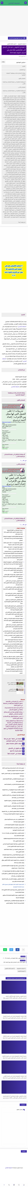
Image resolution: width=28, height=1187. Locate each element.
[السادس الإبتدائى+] (13, 1177)
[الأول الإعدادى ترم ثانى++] (20, 1173)
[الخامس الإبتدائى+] (20, 1177)
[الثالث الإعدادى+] (10, 1173)
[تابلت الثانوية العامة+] (20, 1181)
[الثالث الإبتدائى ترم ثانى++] (5, 1175)
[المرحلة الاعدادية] (3, 1170)
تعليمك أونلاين (14, 3)
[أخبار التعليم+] (3, 1179)
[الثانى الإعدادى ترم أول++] (15, 1173)
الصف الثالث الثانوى (11, 44)
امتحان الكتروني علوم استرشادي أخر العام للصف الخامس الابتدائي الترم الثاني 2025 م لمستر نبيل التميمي (14, 1097)
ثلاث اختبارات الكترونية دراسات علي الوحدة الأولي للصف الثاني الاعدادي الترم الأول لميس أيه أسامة (14, 1077)
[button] (17, 949)
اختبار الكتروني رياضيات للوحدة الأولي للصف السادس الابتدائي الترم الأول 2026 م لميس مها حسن (14, 997)
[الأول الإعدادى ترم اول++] (23, 1173)
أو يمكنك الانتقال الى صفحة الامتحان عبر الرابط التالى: (14, 83)
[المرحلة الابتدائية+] (25, 1179)
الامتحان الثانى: (21, 87)
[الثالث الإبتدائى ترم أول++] (8, 1175)
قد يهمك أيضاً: (21, 222)
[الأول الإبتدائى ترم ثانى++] (20, 1175)
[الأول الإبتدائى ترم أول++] (23, 1175)
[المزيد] (5, 1179)
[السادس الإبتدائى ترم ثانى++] (8, 1177)
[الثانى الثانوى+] (15, 1170)
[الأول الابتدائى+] (25, 1175)
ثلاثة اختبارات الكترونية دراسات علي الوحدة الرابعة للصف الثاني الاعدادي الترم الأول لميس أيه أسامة (14, 1017)
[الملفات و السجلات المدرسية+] (13, 1181)
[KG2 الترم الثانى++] (8, 1179)
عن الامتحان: (22, 70)
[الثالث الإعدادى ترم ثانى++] (5, 1173)
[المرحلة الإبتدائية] (3, 1173)
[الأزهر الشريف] (5, 1177)
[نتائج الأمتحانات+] (8, 1181)
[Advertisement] (14, 21)
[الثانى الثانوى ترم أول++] (13, 1170)
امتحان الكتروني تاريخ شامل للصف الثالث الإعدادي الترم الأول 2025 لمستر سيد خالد (11, 690)
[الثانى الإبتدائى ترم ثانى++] (13, 1175)
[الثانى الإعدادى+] (18, 1173)
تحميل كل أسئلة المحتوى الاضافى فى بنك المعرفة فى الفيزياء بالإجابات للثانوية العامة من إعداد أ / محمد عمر (13, 814)
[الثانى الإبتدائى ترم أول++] (15, 1175)
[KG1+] (20, 1179)
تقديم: (23, 66)
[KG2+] (13, 1179)
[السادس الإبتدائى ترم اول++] (10, 1177)
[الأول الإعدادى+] (25, 1173)
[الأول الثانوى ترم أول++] (20, 1170)
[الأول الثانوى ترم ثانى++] (18, 1170)
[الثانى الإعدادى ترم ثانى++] (13, 1173)
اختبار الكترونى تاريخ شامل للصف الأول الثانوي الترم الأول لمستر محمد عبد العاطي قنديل (11, 683)
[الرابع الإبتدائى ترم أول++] (25, 1177)
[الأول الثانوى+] (23, 1170)
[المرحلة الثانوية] (25, 1170)
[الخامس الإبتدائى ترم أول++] (18, 1177)
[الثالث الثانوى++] (5, 1170)
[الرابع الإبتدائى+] (3, 1175)
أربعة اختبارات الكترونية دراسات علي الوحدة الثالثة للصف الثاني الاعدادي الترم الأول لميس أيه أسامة (14, 1037)
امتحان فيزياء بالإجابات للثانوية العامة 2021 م (14, 825)
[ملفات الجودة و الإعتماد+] (18, 1181)
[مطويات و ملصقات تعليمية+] (15, 1181)
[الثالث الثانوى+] (8, 1170)
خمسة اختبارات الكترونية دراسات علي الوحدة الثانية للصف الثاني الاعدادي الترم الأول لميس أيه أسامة (14, 1057)
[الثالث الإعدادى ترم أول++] (8, 1173)
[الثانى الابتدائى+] (18, 1175)
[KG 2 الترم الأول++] (10, 1179)
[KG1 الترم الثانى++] (15, 1179)
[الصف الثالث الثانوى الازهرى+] (3, 1177)
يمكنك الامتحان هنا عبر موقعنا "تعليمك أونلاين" (15, 74)
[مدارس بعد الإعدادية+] (10, 1181)
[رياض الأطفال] (23, 1179)
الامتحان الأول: (21, 78)
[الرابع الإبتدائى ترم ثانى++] (23, 1177)
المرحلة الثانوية (21, 971)
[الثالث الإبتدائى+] (10, 1175)
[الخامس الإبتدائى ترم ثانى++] (15, 1177)
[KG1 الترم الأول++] (18, 1179)
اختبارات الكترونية (21, 44)
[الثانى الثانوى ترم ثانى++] (10, 1170)
